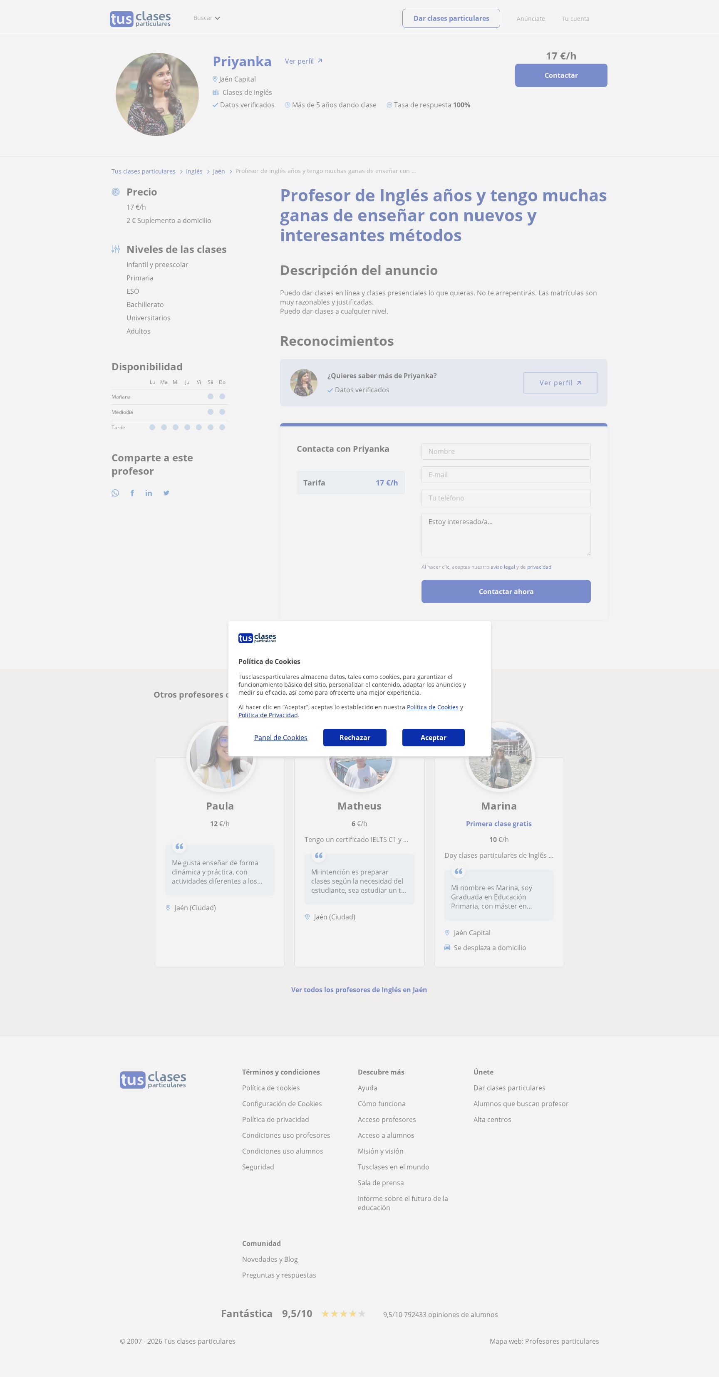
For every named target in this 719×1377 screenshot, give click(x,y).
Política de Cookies (433, 707)
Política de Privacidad (268, 715)
